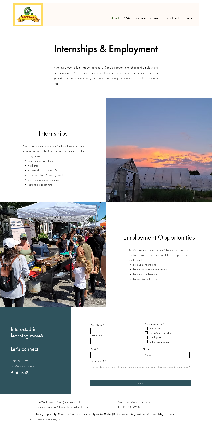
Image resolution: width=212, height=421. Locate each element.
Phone (146, 349)
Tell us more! (97, 361)
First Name (96, 325)
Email (93, 349)
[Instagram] (27, 373)
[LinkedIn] (22, 373)
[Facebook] (12, 373)
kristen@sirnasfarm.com (137, 402)
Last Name (96, 335)
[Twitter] (17, 373)
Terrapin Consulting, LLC (49, 419)
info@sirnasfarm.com (22, 366)
